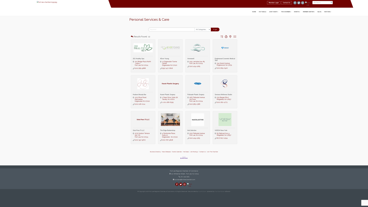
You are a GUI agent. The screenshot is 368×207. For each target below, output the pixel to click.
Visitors (327, 11)
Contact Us (202, 151)
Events (296, 11)
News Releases (166, 151)
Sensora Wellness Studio (223, 94)
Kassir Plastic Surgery (167, 94)
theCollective (191, 130)
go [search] (216, 29)
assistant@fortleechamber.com (184, 179)
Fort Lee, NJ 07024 (185, 174)
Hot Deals (262, 11)
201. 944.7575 (184, 176)
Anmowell (190, 58)
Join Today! (273, 11)
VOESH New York (221, 130)
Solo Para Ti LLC (139, 130)
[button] (132, 36)
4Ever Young (164, 58)
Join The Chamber (212, 151)
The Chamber (285, 11)
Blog (319, 11)
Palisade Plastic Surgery (195, 94)
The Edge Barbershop (167, 130)
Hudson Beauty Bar (139, 94)
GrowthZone (202, 191)
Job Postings (194, 151)
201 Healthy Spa (138, 58)
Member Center (308, 11)
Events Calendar (177, 151)
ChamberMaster (220, 191)
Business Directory (155, 151)
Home (254, 11)
